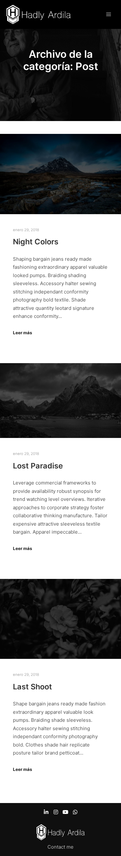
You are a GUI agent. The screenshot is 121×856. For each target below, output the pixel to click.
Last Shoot (32, 686)
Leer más (22, 332)
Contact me (60, 847)
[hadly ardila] (38, 14)
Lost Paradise (38, 465)
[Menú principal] (109, 14)
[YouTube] (65, 812)
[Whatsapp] (75, 812)
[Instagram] (56, 812)
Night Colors (35, 241)
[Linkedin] (46, 812)
